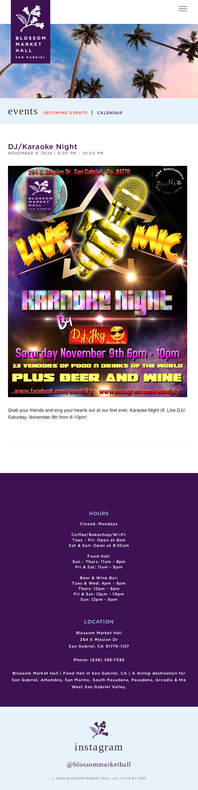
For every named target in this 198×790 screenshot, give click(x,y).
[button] (183, 9)
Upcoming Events (65, 113)
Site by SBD (134, 778)
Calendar (109, 113)
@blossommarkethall (99, 764)
